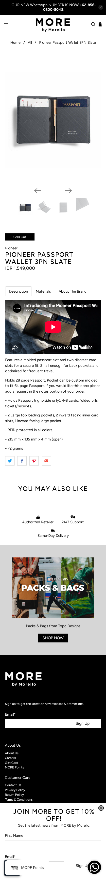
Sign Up (82, 865)
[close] (101, 808)
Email (10, 856)
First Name (14, 835)
